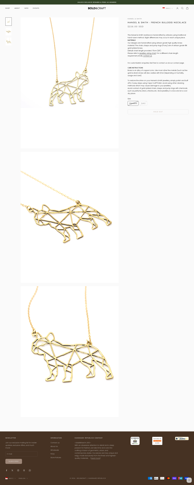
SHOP (7, 8)
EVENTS (36, 8)
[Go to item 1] (8, 21)
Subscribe (14, 461)
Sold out (158, 112)
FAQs (53, 454)
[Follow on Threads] (24, 470)
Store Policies (56, 457)
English (22, 478)
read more (95, 458)
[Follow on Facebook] (6, 470)
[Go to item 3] (8, 41)
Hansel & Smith (135, 19)
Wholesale (55, 450)
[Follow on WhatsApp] (30, 470)
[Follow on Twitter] (12, 470)
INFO (26, 8)
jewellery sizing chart (148, 53)
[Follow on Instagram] (18, 470)
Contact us (55, 443)
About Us (54, 446)
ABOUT (17, 8)
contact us (147, 56)
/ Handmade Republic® (96, 478)
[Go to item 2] (8, 31)
